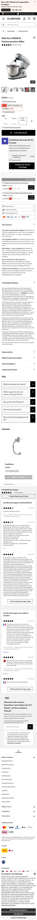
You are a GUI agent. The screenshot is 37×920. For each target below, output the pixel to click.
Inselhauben (5, 772)
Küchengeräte (11, 31)
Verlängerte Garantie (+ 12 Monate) (19, 156)
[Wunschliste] (29, 19)
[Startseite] (5, 31)
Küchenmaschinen (23, 31)
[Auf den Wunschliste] (34, 38)
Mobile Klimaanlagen (8, 764)
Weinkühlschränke (7, 761)
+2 (31, 121)
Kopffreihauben (6, 775)
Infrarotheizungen (7, 779)
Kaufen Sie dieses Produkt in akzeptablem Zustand (18, 193)
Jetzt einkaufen (6, 10)
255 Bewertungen (17, 44)
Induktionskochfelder (8, 798)
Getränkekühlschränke (8, 787)
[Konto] (24, 18)
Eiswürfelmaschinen (7, 783)
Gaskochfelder (6, 801)
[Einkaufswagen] (34, 19)
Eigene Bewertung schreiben (19, 496)
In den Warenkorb (20, 133)
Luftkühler (5, 790)
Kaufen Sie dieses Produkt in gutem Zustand (16, 183)
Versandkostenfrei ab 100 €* (27, 14)
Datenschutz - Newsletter (14, 743)
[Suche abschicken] (3, 24)
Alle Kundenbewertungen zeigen (20, 601)
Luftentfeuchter (6, 768)
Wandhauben (5, 794)
